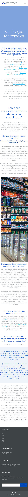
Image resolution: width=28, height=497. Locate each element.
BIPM (3, 438)
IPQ (2, 433)
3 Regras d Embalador (19, 84)
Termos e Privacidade (7, 452)
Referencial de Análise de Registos (10, 466)
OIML (3, 435)
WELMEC (4, 437)
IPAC (3, 442)
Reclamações (5, 454)
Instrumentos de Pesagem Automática (11, 464)
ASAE (3, 440)
